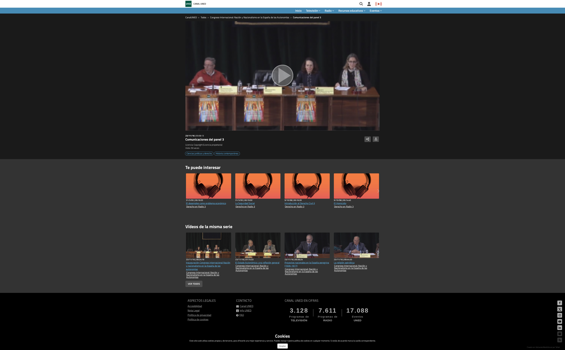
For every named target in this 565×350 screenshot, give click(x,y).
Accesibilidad (195, 306)
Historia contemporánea (227, 153)
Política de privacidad (199, 315)
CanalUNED (191, 17)
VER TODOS (194, 284)
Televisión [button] (312, 10)
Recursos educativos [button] (351, 10)
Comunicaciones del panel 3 (307, 17)
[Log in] (369, 4)
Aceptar (282, 345)
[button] (378, 191)
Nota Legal (194, 310)
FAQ (241, 315)
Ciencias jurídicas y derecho (199, 153)
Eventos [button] (375, 10)
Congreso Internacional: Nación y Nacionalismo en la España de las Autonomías (249, 17)
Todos (203, 17)
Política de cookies (198, 319)
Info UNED (245, 310)
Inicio (298, 10)
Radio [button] (328, 10)
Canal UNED (246, 306)
